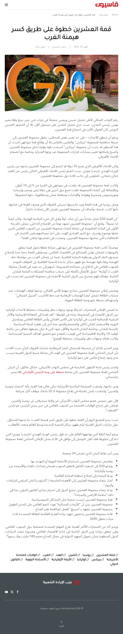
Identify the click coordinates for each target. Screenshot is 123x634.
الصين (72, 555)
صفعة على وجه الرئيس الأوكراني (43, 372)
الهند (59, 555)
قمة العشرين (105, 555)
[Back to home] (106, 5)
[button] (6, 5)
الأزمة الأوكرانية (61, 559)
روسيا (87, 555)
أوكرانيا (81, 559)
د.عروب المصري (59, 47)
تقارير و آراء (40, 47)
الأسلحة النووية (35, 559)
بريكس (96, 559)
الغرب (46, 555)
